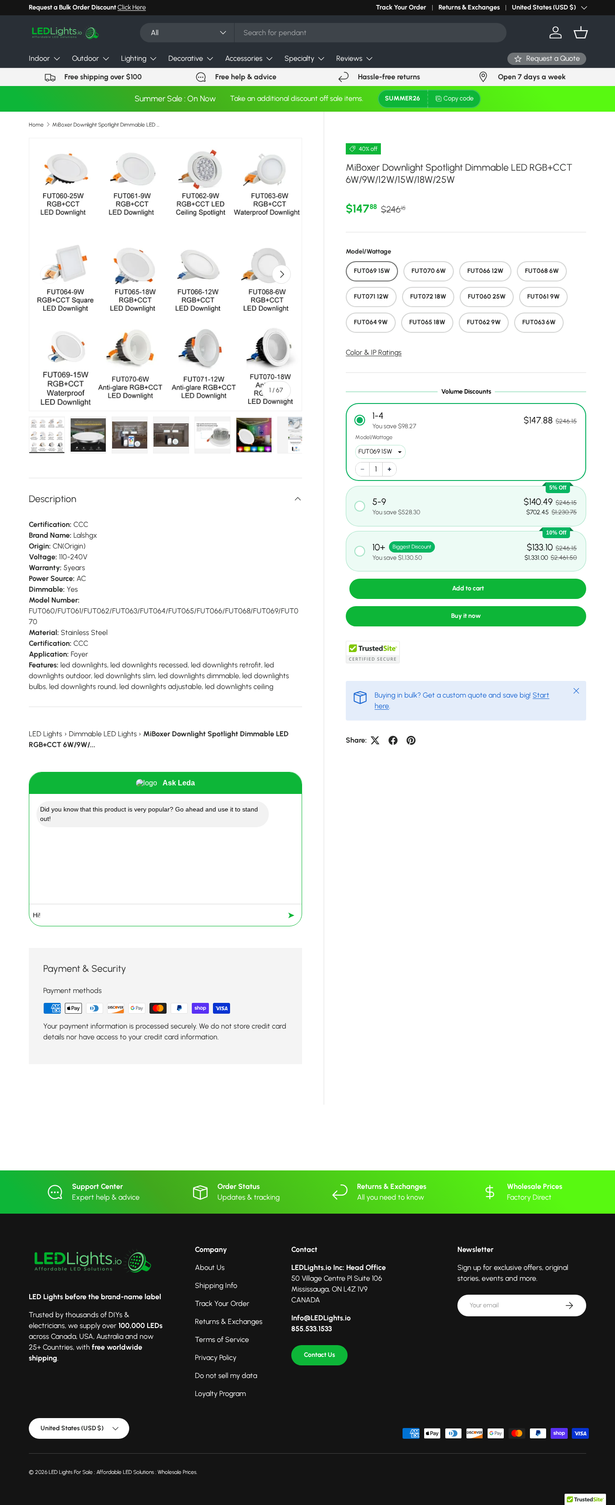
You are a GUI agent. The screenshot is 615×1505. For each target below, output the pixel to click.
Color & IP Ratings (374, 352)
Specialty (299, 58)
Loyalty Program (220, 1393)
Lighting (133, 58)
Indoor (39, 58)
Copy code (458, 98)
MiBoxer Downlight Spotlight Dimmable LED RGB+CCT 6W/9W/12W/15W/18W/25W (106, 125)
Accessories (243, 58)
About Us (210, 1267)
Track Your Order (401, 7)
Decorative (185, 58)
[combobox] (323, 32)
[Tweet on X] (375, 740)
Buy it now (466, 616)
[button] (581, 32)
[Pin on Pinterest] (411, 740)
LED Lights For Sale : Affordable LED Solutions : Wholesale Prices (122, 1472)
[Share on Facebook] (393, 740)
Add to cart (468, 588)
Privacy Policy (215, 1357)
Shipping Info (216, 1285)
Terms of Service (222, 1339)
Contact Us (319, 1355)
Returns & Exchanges (469, 7)
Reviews (349, 58)
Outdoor (85, 58)
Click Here (132, 7)
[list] (165, 274)
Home (36, 125)
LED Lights (45, 734)
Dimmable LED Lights (103, 734)
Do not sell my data (226, 1375)
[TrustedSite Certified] (373, 652)
